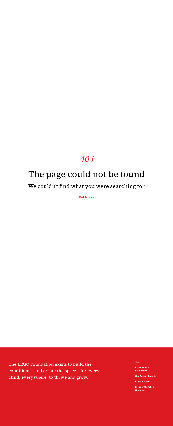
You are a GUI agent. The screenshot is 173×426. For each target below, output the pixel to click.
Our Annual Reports (145, 376)
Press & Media (143, 381)
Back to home (86, 197)
